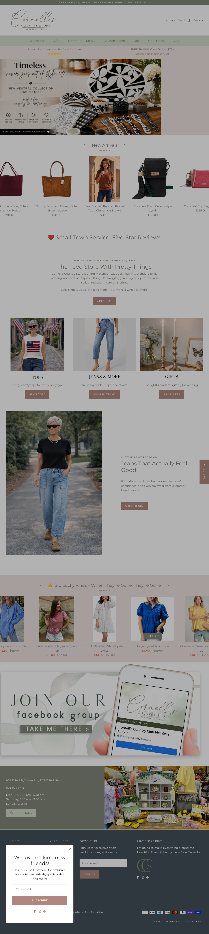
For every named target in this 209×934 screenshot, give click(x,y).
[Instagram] (40, 911)
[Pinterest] (44, 911)
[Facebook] (35, 911)
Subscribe (40, 900)
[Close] (69, 849)
